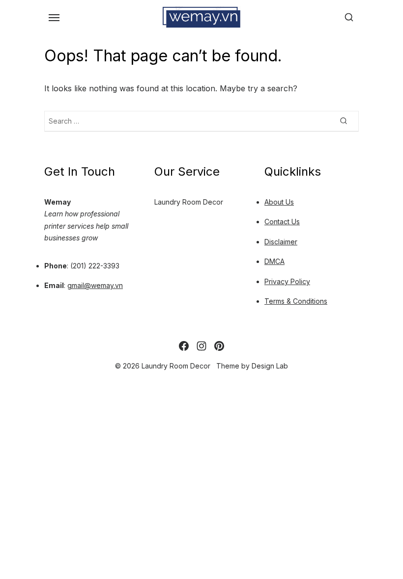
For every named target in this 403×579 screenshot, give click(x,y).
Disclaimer (280, 241)
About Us (279, 202)
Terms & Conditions (295, 301)
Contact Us (282, 221)
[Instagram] (201, 346)
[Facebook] (184, 346)
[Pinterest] (219, 346)
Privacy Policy (287, 281)
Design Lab (270, 366)
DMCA (274, 261)
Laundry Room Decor (188, 202)
